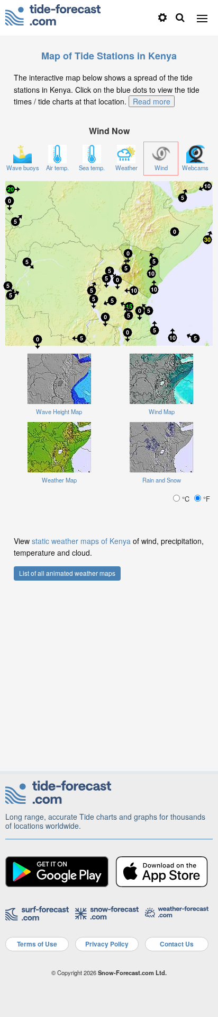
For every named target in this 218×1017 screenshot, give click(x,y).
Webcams (195, 167)
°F (205, 499)
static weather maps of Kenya (81, 541)
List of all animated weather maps (67, 572)
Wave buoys (22, 167)
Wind (161, 167)
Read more (151, 101)
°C (186, 499)
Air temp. (57, 167)
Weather (126, 167)
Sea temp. (92, 167)
